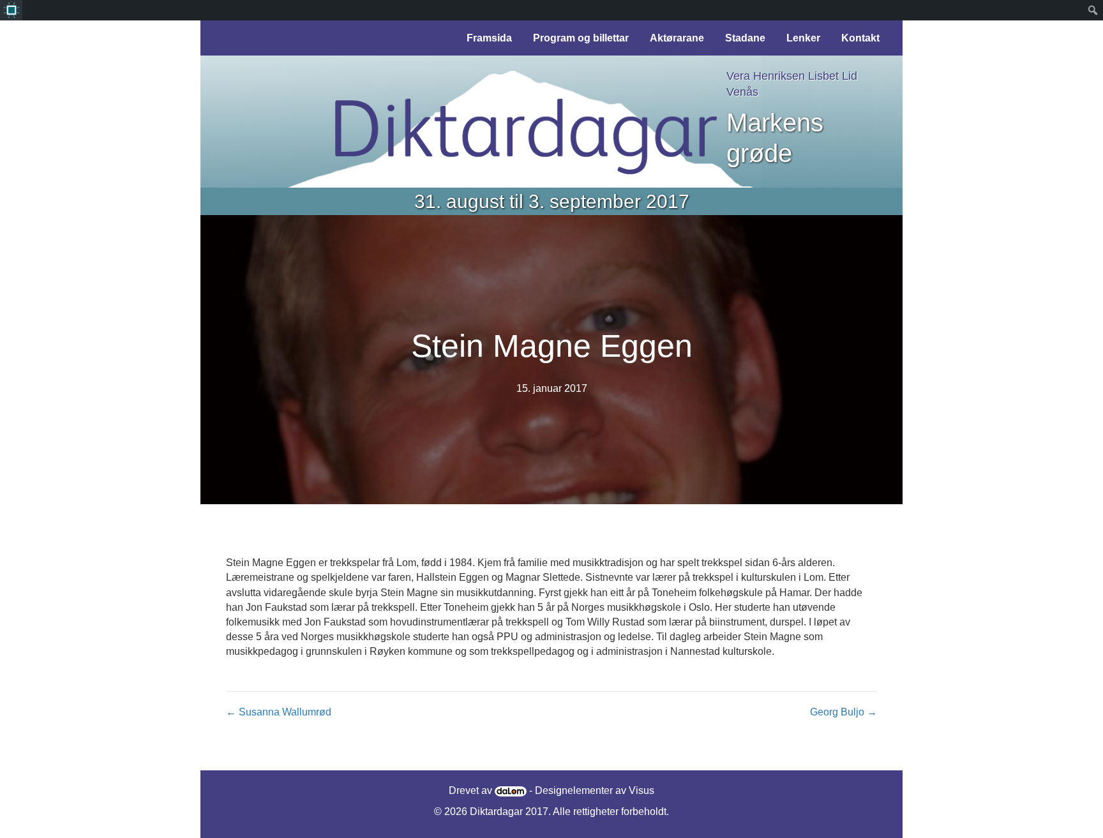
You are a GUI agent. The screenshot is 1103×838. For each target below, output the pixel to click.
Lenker (803, 38)
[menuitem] (11, 10)
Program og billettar (581, 38)
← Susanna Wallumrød (278, 712)
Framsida (489, 38)
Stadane (745, 38)
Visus (641, 790)
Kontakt (860, 38)
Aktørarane (677, 38)
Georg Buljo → (843, 712)
